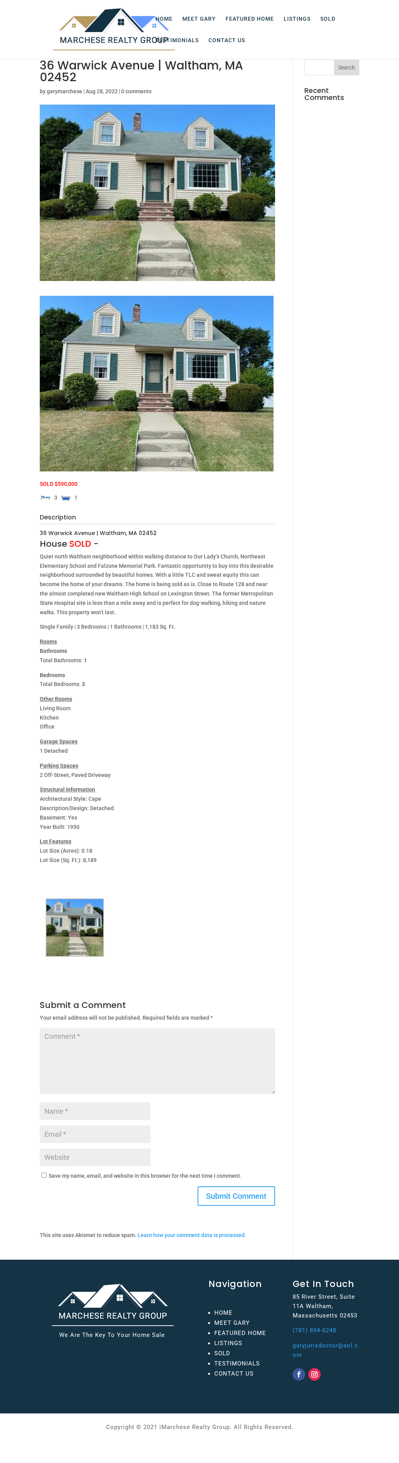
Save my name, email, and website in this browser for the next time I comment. (145, 1176)
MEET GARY (199, 19)
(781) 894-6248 (314, 1330)
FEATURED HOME (250, 19)
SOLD (327, 19)
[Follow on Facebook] (299, 1374)
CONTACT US (226, 40)
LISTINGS (297, 19)
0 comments (136, 91)
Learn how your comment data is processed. (192, 1235)
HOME (164, 19)
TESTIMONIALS (177, 40)
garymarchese (64, 91)
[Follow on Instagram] (314, 1374)
